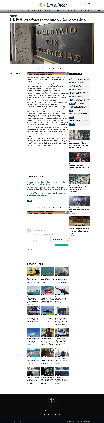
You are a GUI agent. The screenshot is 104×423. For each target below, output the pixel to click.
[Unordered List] (43, 235)
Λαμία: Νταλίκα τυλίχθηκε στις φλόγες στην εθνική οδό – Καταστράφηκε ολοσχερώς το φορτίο (61, 280)
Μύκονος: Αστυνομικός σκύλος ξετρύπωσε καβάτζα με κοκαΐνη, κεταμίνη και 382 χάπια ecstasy (32, 299)
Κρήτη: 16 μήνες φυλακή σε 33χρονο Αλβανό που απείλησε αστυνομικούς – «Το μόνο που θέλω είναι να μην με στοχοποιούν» (79, 230)
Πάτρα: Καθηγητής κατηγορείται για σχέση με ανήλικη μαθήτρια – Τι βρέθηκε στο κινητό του (47, 361)
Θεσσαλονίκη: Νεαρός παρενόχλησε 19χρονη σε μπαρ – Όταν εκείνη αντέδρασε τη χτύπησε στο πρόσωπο (61, 341)
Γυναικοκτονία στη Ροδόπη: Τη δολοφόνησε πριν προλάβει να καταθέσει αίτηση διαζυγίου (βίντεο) (47, 183)
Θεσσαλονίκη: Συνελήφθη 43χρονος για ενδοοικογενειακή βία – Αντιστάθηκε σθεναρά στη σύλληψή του (33, 380)
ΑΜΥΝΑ (43, 294)
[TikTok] (93, 3)
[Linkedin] (89, 3)
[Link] (49, 235)
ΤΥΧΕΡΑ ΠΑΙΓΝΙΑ (46, 201)
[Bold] (34, 235)
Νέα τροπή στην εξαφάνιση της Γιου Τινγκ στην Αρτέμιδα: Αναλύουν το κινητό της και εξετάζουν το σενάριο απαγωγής (47, 189)
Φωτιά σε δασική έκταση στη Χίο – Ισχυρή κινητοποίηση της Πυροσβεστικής (33, 341)
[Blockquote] (45, 235)
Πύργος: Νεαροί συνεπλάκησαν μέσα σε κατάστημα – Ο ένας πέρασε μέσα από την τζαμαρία (33, 319)
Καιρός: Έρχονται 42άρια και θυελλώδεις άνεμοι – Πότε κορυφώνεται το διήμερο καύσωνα (47, 280)
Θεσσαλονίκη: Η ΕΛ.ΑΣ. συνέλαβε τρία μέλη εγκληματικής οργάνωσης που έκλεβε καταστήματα (61, 380)
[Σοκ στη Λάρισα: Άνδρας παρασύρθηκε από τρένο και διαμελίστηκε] (62, 352)
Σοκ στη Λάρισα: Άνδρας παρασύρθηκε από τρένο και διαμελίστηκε (61, 360)
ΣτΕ (40, 201)
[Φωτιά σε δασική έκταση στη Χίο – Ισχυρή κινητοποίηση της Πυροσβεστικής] (33, 332)
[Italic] (36, 235)
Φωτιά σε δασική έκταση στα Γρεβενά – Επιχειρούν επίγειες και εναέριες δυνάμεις (61, 299)
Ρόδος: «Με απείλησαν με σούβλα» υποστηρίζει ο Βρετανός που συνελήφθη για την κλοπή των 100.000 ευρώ (78, 188)
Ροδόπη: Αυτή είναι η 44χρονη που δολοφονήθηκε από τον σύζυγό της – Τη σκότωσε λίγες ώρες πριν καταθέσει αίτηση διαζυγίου (47, 341)
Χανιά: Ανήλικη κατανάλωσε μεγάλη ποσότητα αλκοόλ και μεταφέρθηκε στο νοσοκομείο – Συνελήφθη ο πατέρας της (47, 380)
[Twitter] (48, 414)
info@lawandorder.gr (54, 410)
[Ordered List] (41, 235)
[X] (97, 3)
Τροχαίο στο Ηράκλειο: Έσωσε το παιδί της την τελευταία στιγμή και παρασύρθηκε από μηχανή (33, 280)
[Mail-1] (59, 414)
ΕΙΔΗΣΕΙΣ (29, 275)
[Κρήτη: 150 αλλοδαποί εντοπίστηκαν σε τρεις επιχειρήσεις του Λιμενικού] (48, 310)
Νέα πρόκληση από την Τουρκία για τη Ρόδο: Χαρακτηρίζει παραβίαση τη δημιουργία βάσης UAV (47, 299)
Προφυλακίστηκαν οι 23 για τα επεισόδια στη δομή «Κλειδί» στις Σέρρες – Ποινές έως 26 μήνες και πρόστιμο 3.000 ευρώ (78, 144)
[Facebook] (81, 3)
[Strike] (39, 235)
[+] (53, 234)
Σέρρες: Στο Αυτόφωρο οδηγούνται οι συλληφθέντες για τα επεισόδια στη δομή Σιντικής (79, 209)
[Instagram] (85, 3)
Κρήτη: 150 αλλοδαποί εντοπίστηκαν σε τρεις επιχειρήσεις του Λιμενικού (47, 318)
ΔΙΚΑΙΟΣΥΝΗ (13, 16)
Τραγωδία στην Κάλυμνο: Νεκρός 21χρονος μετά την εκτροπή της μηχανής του (33, 360)
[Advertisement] (48, 160)
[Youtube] (55, 414)
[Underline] (37, 235)
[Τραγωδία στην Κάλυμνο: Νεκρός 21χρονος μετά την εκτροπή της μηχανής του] (33, 352)
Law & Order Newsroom (15, 73)
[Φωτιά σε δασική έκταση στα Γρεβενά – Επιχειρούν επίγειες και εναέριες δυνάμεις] (62, 290)
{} (51, 234)
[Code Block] (47, 235)
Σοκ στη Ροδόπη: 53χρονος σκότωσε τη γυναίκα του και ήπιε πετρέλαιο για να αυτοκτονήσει (47, 194)
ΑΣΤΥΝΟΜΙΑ (29, 294)
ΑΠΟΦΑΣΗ (35, 201)
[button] (99, 11)
